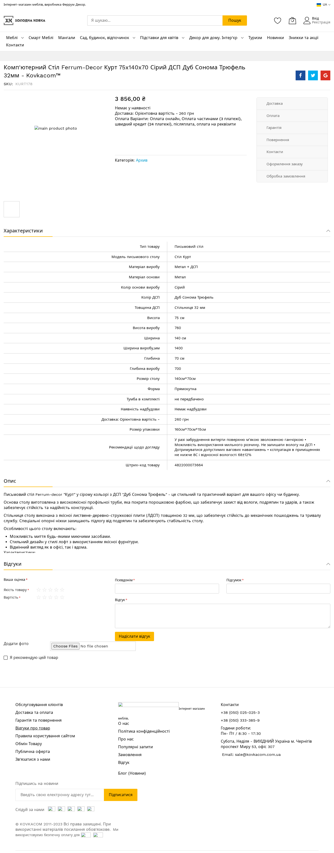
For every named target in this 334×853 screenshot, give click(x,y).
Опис (10, 481)
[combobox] (155, 20)
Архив (141, 160)
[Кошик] (292, 20)
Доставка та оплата (34, 712)
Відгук (123, 762)
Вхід (315, 18)
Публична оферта (32, 751)
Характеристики (23, 231)
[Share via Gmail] (325, 75)
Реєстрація (321, 22)
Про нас (126, 739)
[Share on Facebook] (300, 75)
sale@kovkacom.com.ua (258, 754)
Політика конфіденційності (144, 731)
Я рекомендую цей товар (34, 657)
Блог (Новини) (132, 773)
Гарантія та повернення (38, 720)
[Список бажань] (277, 20)
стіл (200, 246)
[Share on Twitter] (313, 75)
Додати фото (16, 643)
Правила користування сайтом (45, 736)
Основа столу (17, 502)
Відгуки (13, 564)
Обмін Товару (28, 743)
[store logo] (24, 20)
